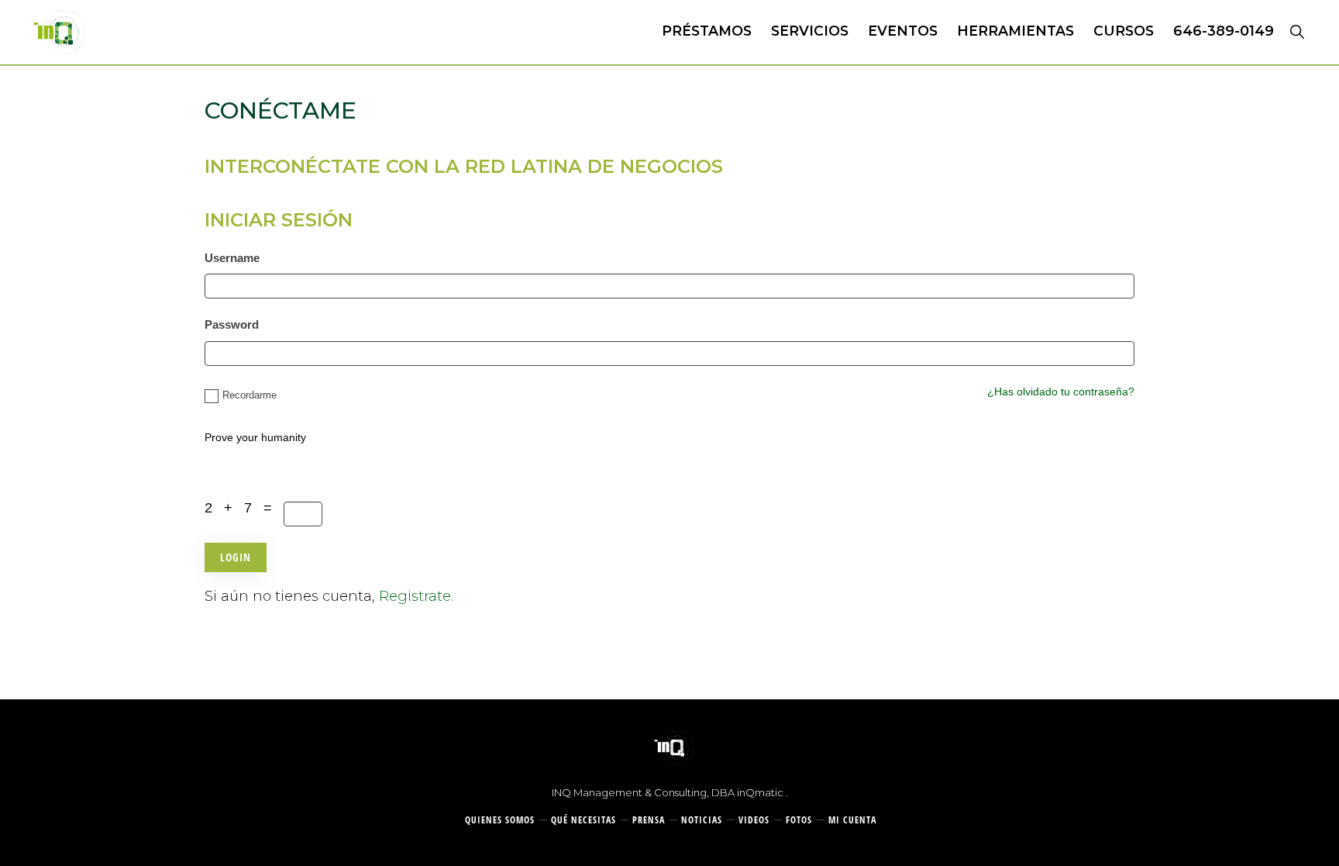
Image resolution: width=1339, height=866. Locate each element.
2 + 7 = (244, 508)
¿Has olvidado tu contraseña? (1060, 391)
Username (232, 257)
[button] (1297, 31)
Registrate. (416, 596)
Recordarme (249, 395)
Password (232, 324)
